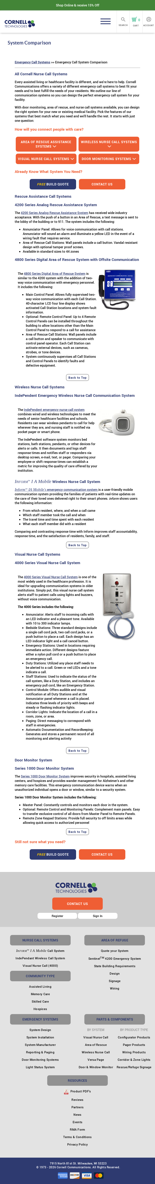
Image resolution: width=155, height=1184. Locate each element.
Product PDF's (80, 1091)
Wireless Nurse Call (96, 1052)
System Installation (40, 1037)
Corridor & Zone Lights (134, 1060)
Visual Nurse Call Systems (43, 159)
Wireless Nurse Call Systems (109, 142)
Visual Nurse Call (95, 1037)
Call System (40, 951)
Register (57, 916)
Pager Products (134, 1045)
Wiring (114, 988)
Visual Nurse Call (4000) (40, 966)
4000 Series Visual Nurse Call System (51, 577)
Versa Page (96, 1060)
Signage (114, 981)
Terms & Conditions (77, 1137)
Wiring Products (134, 1052)
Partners (77, 1107)
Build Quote (53, 184)
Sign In (98, 916)
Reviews (77, 1100)
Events (78, 1122)
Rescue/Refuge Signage (134, 1067)
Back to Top (77, 377)
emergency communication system (56, 489)
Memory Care (40, 994)
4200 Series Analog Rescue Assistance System (54, 213)
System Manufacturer (40, 1045)
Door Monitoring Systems (106, 159)
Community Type (40, 976)
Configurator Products (134, 1037)
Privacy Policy (77, 1144)
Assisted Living (40, 986)
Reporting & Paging (40, 1052)
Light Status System (40, 1067)
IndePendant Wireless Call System (40, 958)
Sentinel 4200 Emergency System (114, 959)
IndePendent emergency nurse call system (54, 409)
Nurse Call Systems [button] (40, 940)
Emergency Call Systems (32, 62)
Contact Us (102, 184)
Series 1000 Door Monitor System (45, 776)
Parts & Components (114, 1019)
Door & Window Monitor (96, 1067)
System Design (40, 1030)
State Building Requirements (114, 966)
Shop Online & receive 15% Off (77, 5)
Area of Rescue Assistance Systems (46, 144)
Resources (77, 1080)
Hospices (40, 1009)
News (77, 1115)
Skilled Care (40, 1001)
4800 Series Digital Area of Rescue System (54, 273)
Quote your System (114, 951)
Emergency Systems (40, 1019)
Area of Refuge (114, 940)
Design (115, 973)
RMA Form (77, 1129)
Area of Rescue (96, 1045)
